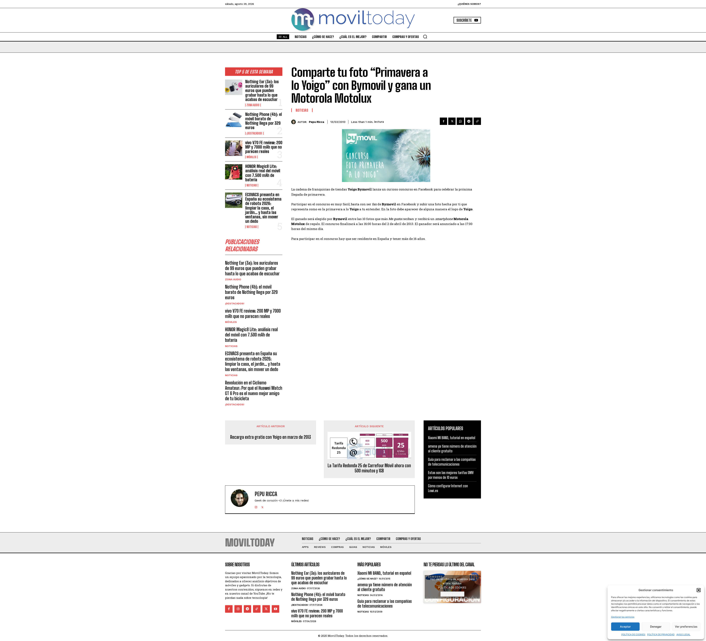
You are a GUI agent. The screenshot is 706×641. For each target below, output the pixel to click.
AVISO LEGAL (683, 634)
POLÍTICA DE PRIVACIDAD (661, 634)
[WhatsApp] (460, 121)
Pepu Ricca (316, 122)
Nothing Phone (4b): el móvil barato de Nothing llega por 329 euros (263, 121)
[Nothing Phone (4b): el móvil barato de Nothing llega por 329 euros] (233, 120)
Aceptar (625, 626)
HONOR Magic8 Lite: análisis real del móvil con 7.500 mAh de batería (262, 173)
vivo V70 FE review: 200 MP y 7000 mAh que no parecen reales (263, 147)
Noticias (252, 185)
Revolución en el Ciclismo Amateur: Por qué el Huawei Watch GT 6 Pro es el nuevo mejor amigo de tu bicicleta (253, 390)
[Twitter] (452, 121)
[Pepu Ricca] (294, 122)
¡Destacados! (254, 133)
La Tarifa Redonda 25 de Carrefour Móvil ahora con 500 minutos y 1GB (369, 468)
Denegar (656, 626)
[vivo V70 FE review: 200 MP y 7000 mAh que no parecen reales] (233, 148)
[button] (698, 590)
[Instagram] (256, 506)
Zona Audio (253, 105)
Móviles (251, 157)
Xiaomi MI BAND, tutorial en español (451, 437)
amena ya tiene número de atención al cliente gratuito (384, 587)
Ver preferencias (686, 626)
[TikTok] (257, 609)
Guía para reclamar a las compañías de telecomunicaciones (384, 603)
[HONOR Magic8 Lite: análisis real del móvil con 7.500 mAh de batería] (233, 172)
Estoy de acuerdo (452, 594)
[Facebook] (443, 121)
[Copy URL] (477, 121)
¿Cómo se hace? (367, 578)
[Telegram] (469, 121)
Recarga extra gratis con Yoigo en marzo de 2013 (270, 437)
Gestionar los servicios (622, 616)
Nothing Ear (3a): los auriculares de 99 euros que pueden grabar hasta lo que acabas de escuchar (262, 90)
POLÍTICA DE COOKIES (633, 634)
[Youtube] (275, 609)
